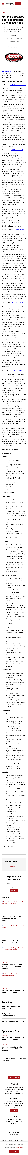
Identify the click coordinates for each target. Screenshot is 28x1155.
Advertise (9, 1140)
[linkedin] (11, 47)
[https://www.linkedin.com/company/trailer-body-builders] (14, 1123)
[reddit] (17, 47)
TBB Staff (14, 35)
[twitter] (14, 47)
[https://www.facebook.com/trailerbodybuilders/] (11, 1123)
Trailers (4, 12)
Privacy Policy (19, 1147)
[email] (19, 47)
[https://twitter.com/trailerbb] (16, 1123)
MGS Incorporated (17, 150)
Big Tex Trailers (17, 302)
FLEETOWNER (14, 1131)
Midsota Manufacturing (18, 85)
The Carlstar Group (17, 370)
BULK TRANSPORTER (14, 1132)
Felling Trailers (19, 229)
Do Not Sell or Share (18, 1140)
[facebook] (8, 47)
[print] (25, 47)
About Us (4, 1140)
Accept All (14, 1151)
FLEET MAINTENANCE (14, 1134)
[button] (3, 4)
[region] (14, 1148)
